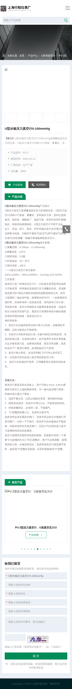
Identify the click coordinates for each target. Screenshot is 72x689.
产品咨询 (18, 184)
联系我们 (41, 184)
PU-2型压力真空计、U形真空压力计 (36, 527)
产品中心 (33, 55)
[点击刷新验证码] (37, 639)
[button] (22, 549)
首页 (22, 55)
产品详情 (34, 535)
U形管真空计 (48, 55)
